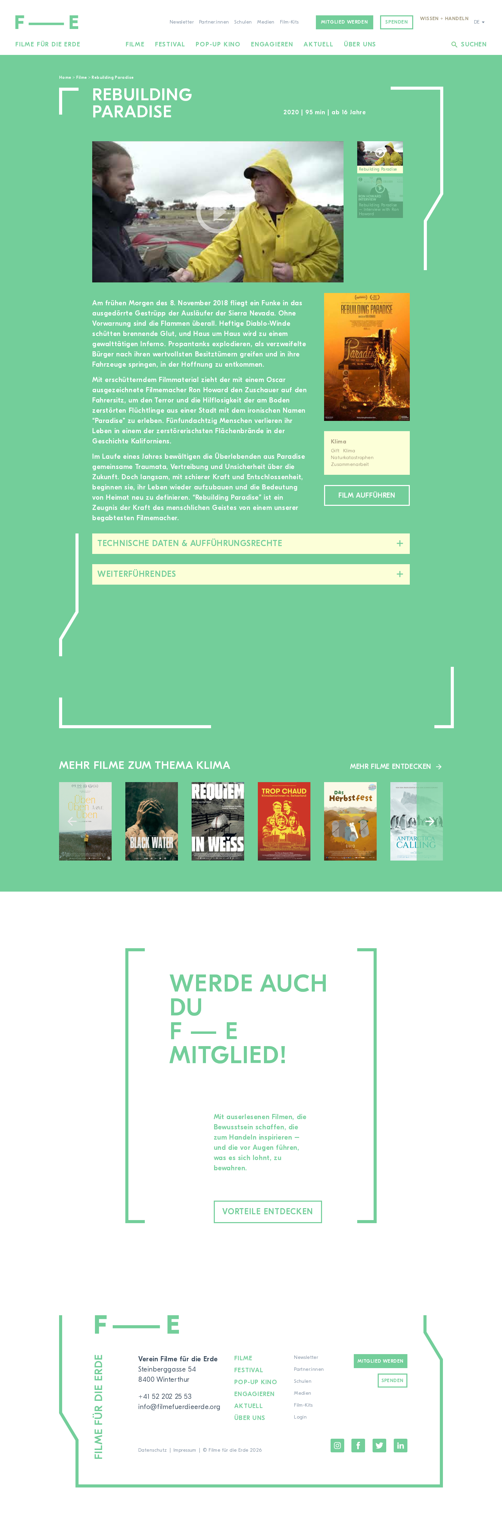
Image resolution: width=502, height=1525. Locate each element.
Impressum (184, 1450)
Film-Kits (289, 22)
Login (300, 1417)
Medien (266, 22)
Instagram (337, 1445)
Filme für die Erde (47, 44)
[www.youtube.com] (218, 211)
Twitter (379, 1445)
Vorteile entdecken (267, 1211)
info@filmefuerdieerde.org (179, 1407)
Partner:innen (214, 22)
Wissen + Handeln (444, 18)
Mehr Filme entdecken (390, 767)
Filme (135, 44)
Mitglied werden (344, 22)
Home (65, 77)
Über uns (360, 44)
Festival (170, 44)
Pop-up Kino (218, 44)
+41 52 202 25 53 (165, 1397)
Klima (338, 442)
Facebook (358, 1445)
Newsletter (182, 22)
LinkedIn (400, 1445)
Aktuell (319, 44)
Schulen (243, 22)
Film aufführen (366, 495)
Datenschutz (152, 1450)
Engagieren (272, 44)
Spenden (396, 22)
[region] (383, 212)
